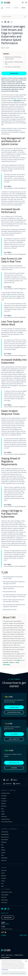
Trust (2, 883)
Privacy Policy (5, 969)
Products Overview (5, 793)
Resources (8, 7)
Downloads (3, 842)
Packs (2, 855)
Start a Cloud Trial (14, 739)
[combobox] (14, 17)
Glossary (3, 852)
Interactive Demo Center (14, 712)
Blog (2, 844)
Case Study (16, 7)
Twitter (11, 662)
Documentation (4, 839)
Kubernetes (17, 100)
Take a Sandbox (4, 894)
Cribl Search (4, 801)
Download (14, 767)
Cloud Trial (3, 897)
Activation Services (5, 819)
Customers (3, 878)
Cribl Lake (3, 803)
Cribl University (4, 832)
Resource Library (5, 837)
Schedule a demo (14, 707)
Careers (3, 873)
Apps (2, 808)
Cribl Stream (4, 795)
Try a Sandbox (14, 734)
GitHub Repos (4, 858)
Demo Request (4, 900)
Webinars (3, 850)
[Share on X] (2, 22)
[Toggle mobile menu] (26, 2)
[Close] (26, 961)
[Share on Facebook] (8, 22)
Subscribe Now (8, 917)
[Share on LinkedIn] (5, 22)
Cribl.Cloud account (14, 762)
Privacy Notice (5, 957)
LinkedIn (5, 662)
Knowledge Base (5, 834)
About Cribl (3, 870)
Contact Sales (4, 902)
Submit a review (23, 935)
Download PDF (14, 73)
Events (2, 847)
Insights (3, 814)
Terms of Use (18, 955)
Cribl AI (2, 811)
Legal (2, 886)
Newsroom (3, 875)
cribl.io (18, 660)
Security (3, 881)
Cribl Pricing (4, 816)
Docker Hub (4, 860)
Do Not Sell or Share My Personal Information (13, 973)
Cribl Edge (3, 798)
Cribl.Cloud (3, 806)
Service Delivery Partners (6, 821)
